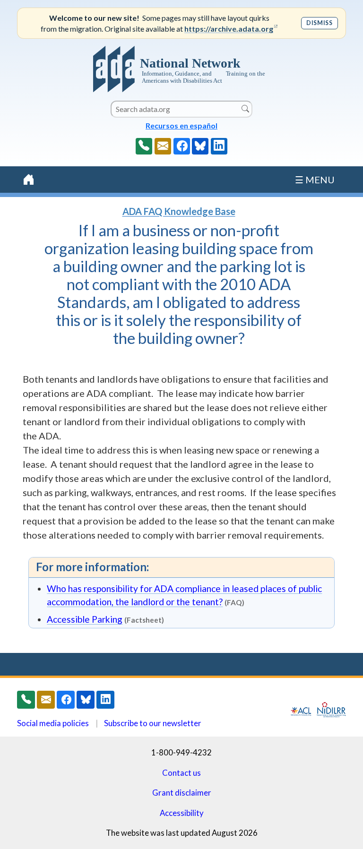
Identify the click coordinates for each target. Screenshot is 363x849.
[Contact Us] (163, 146)
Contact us (181, 773)
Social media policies (53, 723)
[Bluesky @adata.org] (200, 146)
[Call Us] (144, 146)
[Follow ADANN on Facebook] (181, 146)
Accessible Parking (84, 619)
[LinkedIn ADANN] (219, 146)
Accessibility (182, 813)
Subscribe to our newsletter (152, 723)
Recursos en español (181, 125)
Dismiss (319, 22)
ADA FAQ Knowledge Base (178, 211)
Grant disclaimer (181, 793)
